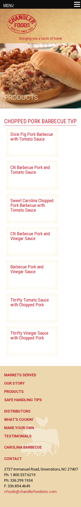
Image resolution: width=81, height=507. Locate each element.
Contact (13, 458)
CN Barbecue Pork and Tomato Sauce (30, 170)
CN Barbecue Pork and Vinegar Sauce (30, 236)
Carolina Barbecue (23, 447)
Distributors (17, 411)
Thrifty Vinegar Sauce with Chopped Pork (29, 335)
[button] (77, 4)
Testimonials (18, 436)
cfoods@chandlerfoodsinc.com (30, 491)
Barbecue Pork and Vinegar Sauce (27, 269)
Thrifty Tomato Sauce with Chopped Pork (29, 302)
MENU (8, 5)
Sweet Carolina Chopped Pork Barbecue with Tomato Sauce (32, 205)
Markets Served (20, 375)
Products (14, 391)
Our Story (14, 383)
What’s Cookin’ (19, 419)
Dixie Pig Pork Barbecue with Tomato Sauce (31, 137)
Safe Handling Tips (23, 400)
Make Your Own (19, 428)
